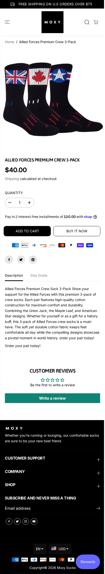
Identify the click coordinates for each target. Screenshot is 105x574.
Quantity (14, 193)
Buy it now (76, 231)
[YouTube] (34, 521)
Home (9, 42)
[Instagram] (25, 521)
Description (14, 275)
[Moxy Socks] (52, 22)
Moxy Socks (66, 568)
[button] (8, 22)
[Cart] (95, 22)
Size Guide (38, 275)
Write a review (52, 398)
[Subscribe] (98, 509)
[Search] (87, 22)
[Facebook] (9, 259)
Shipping (12, 179)
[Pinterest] (33, 259)
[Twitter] (21, 259)
